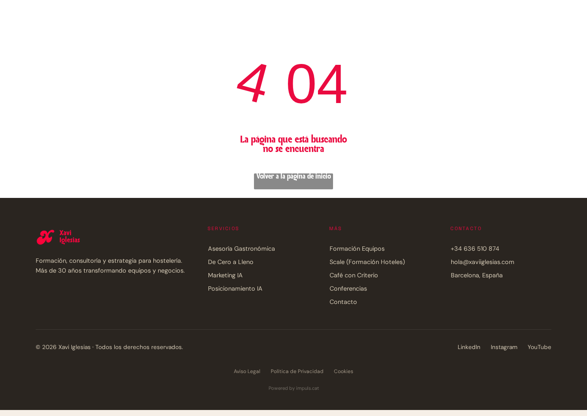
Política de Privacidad (297, 371)
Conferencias (348, 288)
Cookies (343, 371)
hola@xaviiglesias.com (482, 262)
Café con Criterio (354, 275)
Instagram (504, 347)
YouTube (539, 347)
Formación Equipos (357, 248)
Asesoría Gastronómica (241, 248)
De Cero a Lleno (231, 262)
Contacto (343, 302)
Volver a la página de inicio (294, 176)
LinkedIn (469, 347)
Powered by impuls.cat (294, 388)
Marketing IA (225, 275)
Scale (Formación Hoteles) (367, 262)
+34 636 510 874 (475, 248)
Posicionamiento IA (235, 288)
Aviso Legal (247, 371)
